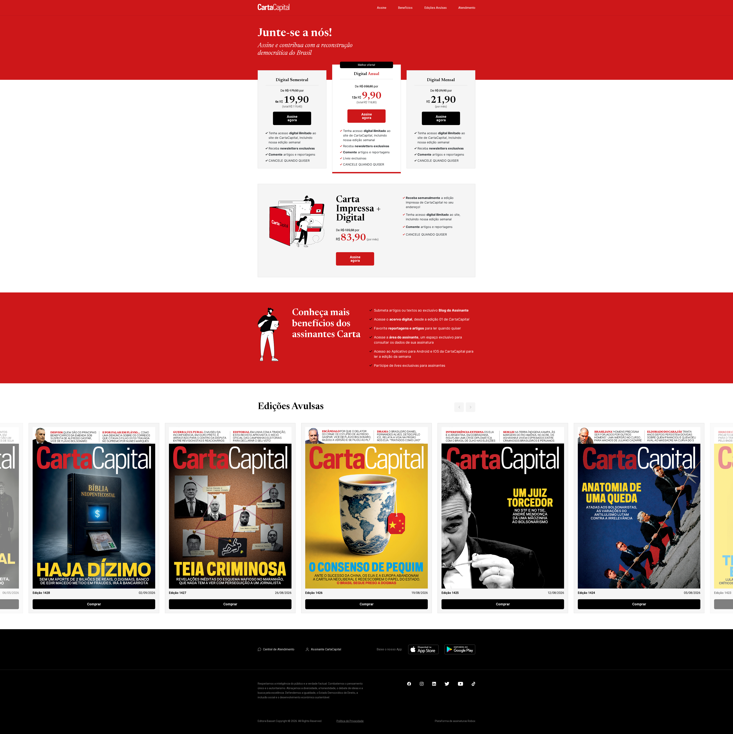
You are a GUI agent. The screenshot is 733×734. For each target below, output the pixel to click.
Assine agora (292, 118)
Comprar (94, 604)
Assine (381, 8)
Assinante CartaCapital (326, 649)
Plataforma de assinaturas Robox (455, 721)
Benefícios (405, 8)
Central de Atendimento (278, 649)
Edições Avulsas (435, 8)
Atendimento (466, 8)
